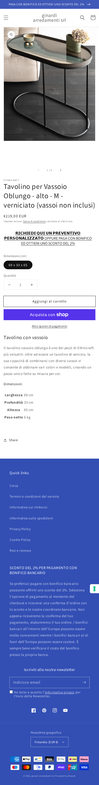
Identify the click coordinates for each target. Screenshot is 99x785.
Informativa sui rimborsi (28, 507)
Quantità (10, 276)
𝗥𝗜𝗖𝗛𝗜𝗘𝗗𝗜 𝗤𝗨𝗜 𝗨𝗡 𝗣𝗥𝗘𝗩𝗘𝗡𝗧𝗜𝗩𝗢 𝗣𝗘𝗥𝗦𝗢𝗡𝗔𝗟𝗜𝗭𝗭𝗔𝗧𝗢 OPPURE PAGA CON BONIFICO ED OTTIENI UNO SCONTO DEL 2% (48, 236)
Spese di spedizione (34, 221)
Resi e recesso (20, 550)
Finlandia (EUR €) (46, 742)
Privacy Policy (20, 529)
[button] (6, 17)
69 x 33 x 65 (18, 265)
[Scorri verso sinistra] (38, 170)
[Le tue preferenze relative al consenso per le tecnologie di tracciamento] (94, 588)
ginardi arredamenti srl (43, 775)
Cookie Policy (20, 540)
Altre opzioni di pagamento (49, 326)
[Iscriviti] (84, 682)
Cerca (14, 485)
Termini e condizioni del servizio (34, 496)
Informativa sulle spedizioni (31, 518)
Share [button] (13, 440)
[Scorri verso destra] (60, 170)
